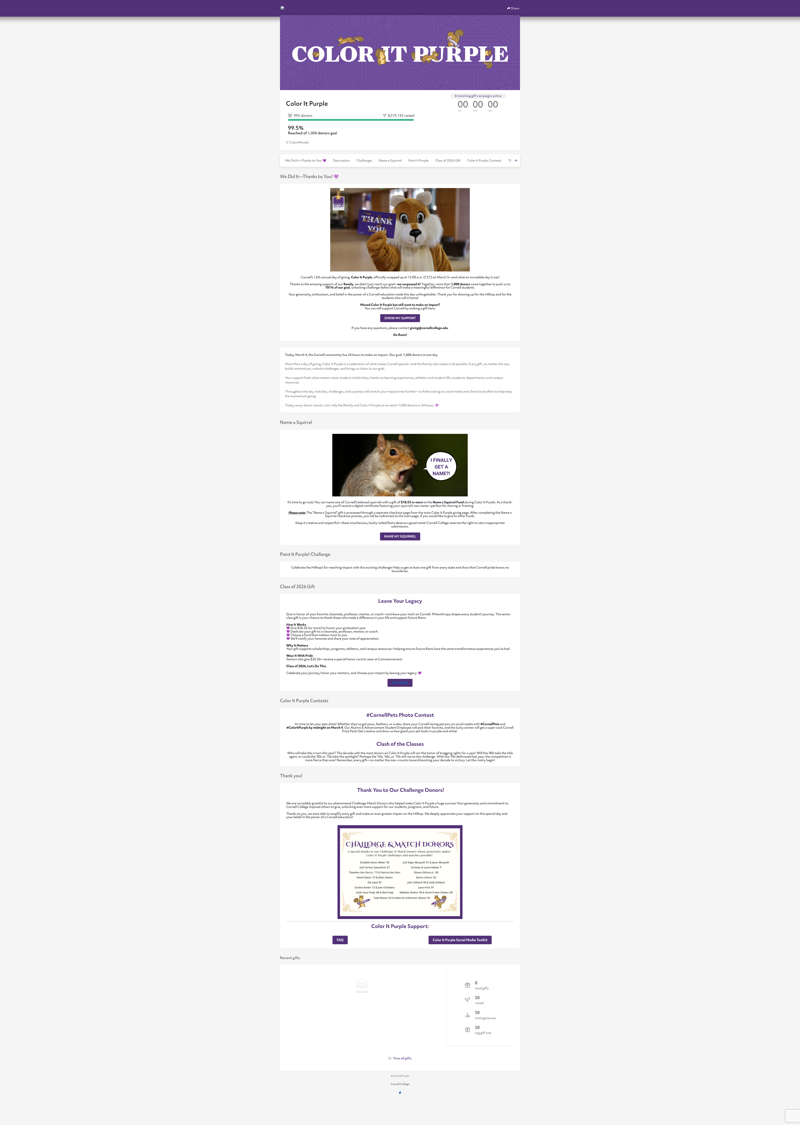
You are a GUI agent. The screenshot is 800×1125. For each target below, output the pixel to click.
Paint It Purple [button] (418, 160)
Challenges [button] (364, 160)
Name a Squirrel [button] (390, 160)
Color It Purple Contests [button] (484, 160)
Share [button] (514, 8)
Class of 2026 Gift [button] (448, 160)
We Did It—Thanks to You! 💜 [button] (305, 160)
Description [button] (341, 160)
